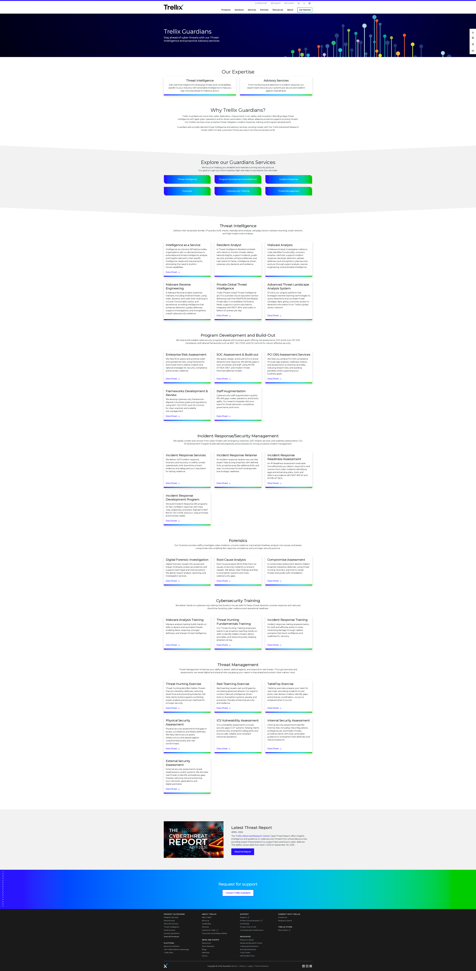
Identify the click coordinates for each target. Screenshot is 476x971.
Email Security (169, 930)
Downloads (244, 924)
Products (226, 10)
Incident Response (288, 179)
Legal (250, 966)
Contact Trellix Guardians (237, 893)
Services (252, 10)
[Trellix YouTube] (307, 966)
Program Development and (238, 179)
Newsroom (206, 943)
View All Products (171, 937)
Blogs (204, 949)
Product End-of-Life (248, 927)
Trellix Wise (168, 953)
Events (205, 956)
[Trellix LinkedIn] (303, 966)
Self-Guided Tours (247, 956)
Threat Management (288, 191)
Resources (277, 10)
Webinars (206, 953)
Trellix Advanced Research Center (253, 836)
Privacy (242, 966)
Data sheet (222, 748)
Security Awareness (248, 949)
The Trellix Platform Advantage (176, 949)
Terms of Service (261, 966)
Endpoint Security (171, 917)
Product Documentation (250, 921)
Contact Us (282, 917)
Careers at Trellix (209, 930)
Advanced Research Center (251, 943)
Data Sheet (171, 272)
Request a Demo (285, 921)
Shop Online (283, 930)
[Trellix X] (310, 966)
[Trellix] (166, 966)
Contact (290, 3)
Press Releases (208, 946)
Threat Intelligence (187, 179)
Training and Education (249, 946)
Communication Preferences (251, 930)
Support (277, 3)
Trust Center (245, 953)
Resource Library (246, 940)
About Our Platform (171, 946)
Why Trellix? (207, 917)
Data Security (169, 921)
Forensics (187, 191)
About (290, 10)
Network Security (171, 924)
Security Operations (172, 933)
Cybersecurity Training (238, 191)
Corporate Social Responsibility (214, 933)
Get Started (304, 10)
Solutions (239, 10)
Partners (264, 10)
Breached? (262, 3)
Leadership (206, 924)
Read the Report (243, 852)
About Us (205, 921)
